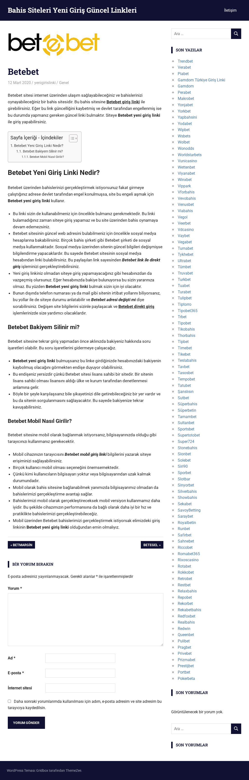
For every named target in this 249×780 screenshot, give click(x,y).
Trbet (182, 316)
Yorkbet (184, 111)
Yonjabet (185, 105)
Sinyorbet (186, 485)
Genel (64, 82)
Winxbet (185, 179)
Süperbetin (187, 410)
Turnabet (185, 248)
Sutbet (183, 398)
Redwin (184, 628)
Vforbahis (186, 192)
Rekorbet (185, 603)
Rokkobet (186, 572)
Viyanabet (186, 173)
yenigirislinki (45, 82)
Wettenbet (186, 167)
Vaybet (184, 235)
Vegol (182, 217)
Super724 (186, 441)
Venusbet (186, 204)
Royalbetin (187, 522)
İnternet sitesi (20, 688)
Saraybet (185, 516)
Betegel (150, 546)
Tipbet (183, 341)
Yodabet (185, 123)
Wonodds (186, 148)
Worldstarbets (190, 154)
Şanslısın (186, 391)
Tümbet (184, 267)
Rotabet (184, 566)
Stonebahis (187, 448)
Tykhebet (185, 254)
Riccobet (185, 547)
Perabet (184, 92)
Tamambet (187, 416)
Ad (11, 658)
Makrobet (186, 98)
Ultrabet (184, 260)
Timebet (185, 348)
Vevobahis (187, 198)
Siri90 (183, 466)
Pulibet (184, 641)
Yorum (15, 588)
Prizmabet (186, 659)
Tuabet (184, 285)
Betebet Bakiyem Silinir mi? (43, 151)
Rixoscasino (188, 560)
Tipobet (184, 323)
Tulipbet (185, 298)
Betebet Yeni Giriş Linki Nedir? (38, 145)
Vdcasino (186, 229)
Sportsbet (186, 429)
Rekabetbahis (189, 610)
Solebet (184, 460)
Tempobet (186, 379)
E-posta (16, 673)
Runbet (184, 528)
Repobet (185, 597)
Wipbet (184, 129)
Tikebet (184, 354)
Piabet (183, 73)
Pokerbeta (186, 678)
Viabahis (185, 211)
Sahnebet (186, 541)
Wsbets (184, 136)
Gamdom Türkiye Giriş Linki (201, 80)
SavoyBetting (189, 510)
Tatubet (184, 385)
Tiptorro (184, 304)
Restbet (184, 585)
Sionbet (184, 454)
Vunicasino (187, 161)
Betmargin (22, 546)
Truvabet (185, 273)
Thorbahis (186, 335)
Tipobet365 (187, 310)
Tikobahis (186, 329)
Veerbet (184, 223)
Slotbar (184, 479)
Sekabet (185, 504)
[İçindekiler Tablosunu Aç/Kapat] (70, 138)
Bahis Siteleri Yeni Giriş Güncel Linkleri (72, 10)
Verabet (184, 67)
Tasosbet (186, 373)
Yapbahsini (187, 117)
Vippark (184, 186)
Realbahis (186, 622)
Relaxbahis (187, 591)
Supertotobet (189, 435)
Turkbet (184, 279)
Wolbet (184, 142)
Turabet (184, 292)
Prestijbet (186, 666)
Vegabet (185, 242)
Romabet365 (189, 554)
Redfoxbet (186, 616)
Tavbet (183, 366)
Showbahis (187, 497)
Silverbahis (187, 491)
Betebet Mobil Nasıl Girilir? (47, 157)
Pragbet (184, 647)
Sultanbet (186, 422)
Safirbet (184, 535)
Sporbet (184, 472)
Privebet (185, 653)
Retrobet (185, 578)
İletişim (230, 10)
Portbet (184, 672)
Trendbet (185, 61)
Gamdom (186, 86)
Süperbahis (187, 404)
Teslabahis (187, 360)
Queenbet (186, 634)
